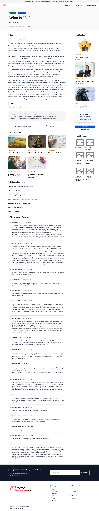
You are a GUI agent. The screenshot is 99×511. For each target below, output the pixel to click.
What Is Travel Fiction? (15, 153)
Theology (51, 150)
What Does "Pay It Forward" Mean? (14, 175)
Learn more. (71, 1)
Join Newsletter (91, 5)
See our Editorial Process (24, 126)
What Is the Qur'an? (54, 153)
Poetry (77, 103)
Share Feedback (52, 126)
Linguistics (79, 78)
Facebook (74, 498)
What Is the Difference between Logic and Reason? (35, 176)
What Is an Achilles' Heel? (36, 153)
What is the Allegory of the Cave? (89, 178)
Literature (11, 150)
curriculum (11, 87)
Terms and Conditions (19, 508)
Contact (74, 491)
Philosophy (12, 172)
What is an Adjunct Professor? (78, 162)
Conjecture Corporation (23, 506)
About (73, 489)
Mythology (32, 150)
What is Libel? (79, 147)
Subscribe (85, 126)
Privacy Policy (11, 508)
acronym (16, 43)
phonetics (20, 82)
